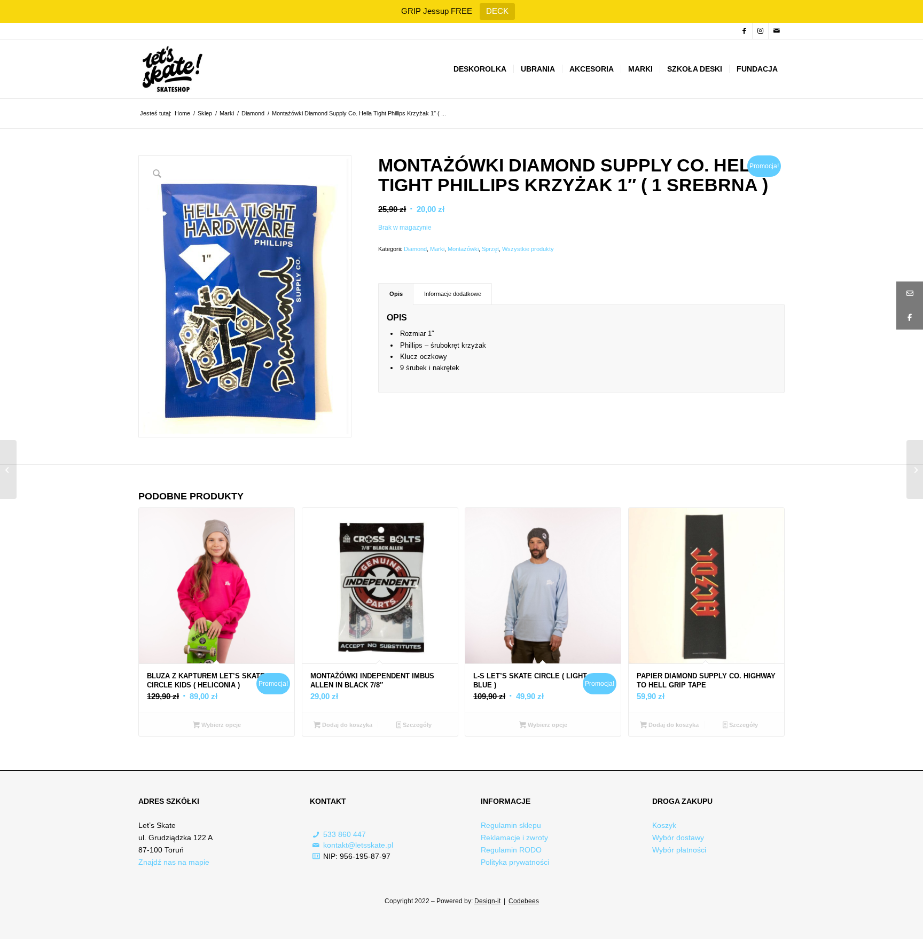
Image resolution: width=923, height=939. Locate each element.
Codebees (524, 901)
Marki (437, 249)
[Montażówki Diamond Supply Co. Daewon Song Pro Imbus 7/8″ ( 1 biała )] (8, 469)
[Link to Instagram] (760, 31)
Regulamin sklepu (511, 825)
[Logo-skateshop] (171, 69)
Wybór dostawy (678, 837)
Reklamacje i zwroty (514, 837)
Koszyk (664, 825)
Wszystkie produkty (528, 249)
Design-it (487, 901)
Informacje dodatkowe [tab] (452, 294)
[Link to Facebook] (744, 31)
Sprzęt (490, 249)
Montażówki (463, 249)
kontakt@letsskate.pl (358, 845)
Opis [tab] (396, 294)
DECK (497, 10)
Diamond (415, 249)
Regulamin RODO (511, 850)
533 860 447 (344, 834)
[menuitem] (480, 69)
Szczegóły (416, 725)
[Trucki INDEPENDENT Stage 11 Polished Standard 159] (914, 469)
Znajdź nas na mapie (173, 862)
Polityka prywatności (515, 862)
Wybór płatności (679, 850)
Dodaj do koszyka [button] (346, 725)
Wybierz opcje (220, 725)
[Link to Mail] (777, 31)
